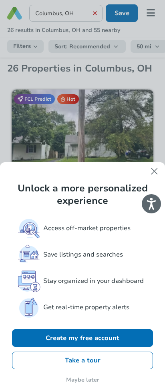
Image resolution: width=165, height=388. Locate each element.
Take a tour (83, 360)
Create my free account (82, 338)
